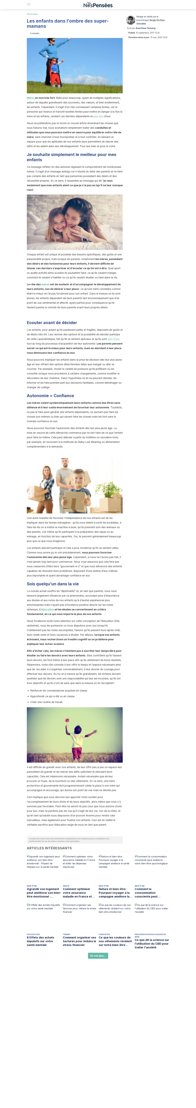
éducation (47, 609)
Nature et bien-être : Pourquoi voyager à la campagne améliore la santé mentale (114, 892)
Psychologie (32, 14)
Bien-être (32, 886)
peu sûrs (98, 116)
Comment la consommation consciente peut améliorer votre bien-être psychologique (149, 892)
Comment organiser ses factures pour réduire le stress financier (79, 941)
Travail (66, 934)
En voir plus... (98, 955)
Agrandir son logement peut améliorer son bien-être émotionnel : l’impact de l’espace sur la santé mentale (44, 892)
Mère (30, 97)
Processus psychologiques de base (150, 935)
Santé (66, 886)
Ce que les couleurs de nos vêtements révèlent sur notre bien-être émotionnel (115, 941)
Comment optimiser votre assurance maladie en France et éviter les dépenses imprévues (77, 892)
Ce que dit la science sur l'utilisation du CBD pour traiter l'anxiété (152, 943)
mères (45, 284)
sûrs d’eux (114, 338)
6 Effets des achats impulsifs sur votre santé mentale (40, 941)
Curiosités (104, 934)
